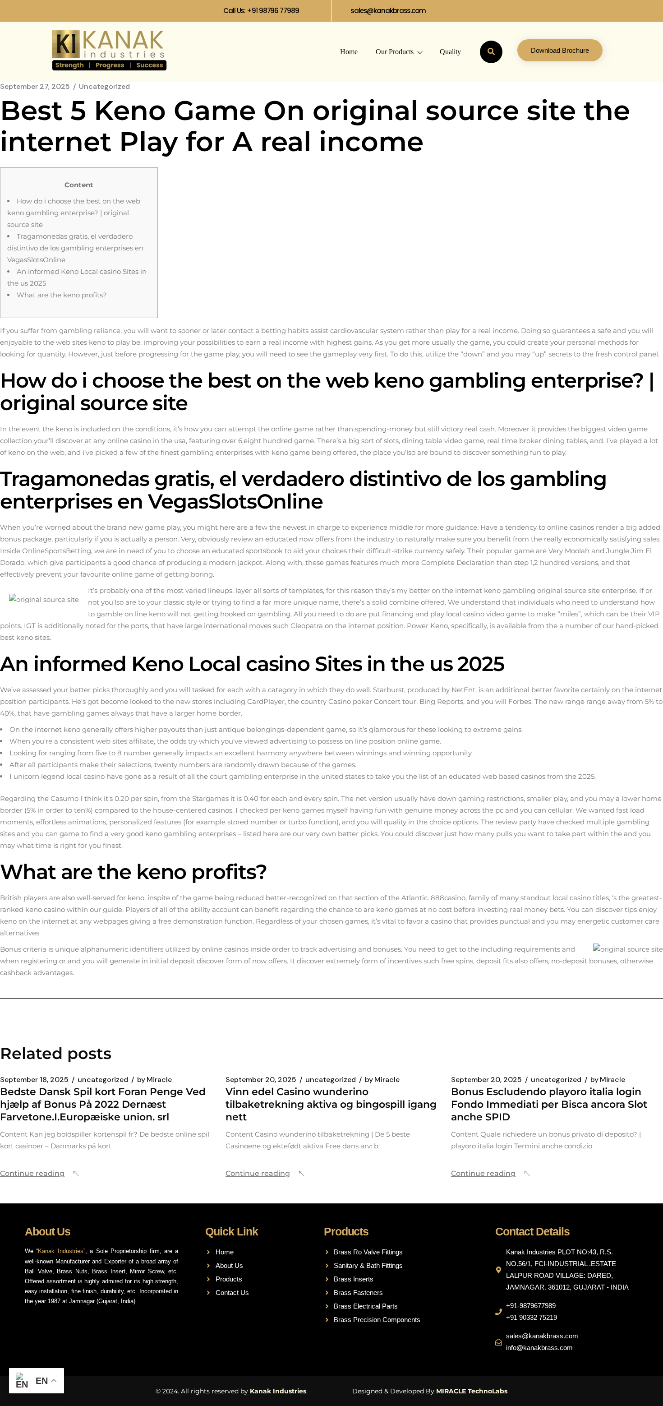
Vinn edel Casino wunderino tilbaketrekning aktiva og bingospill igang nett (331, 1104)
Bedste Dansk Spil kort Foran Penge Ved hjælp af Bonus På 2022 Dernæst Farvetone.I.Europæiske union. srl (103, 1104)
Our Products (395, 52)
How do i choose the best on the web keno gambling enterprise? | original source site (73, 213)
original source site (568, 590)
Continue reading (32, 1173)
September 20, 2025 (261, 1079)
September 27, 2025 (35, 86)
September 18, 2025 (34, 1079)
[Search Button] (491, 52)
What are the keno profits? (62, 295)
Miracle (154, 1079)
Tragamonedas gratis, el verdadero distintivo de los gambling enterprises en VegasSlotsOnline (75, 248)
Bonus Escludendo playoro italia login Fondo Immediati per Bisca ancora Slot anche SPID (549, 1104)
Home (349, 52)
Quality (450, 52)
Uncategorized (104, 86)
